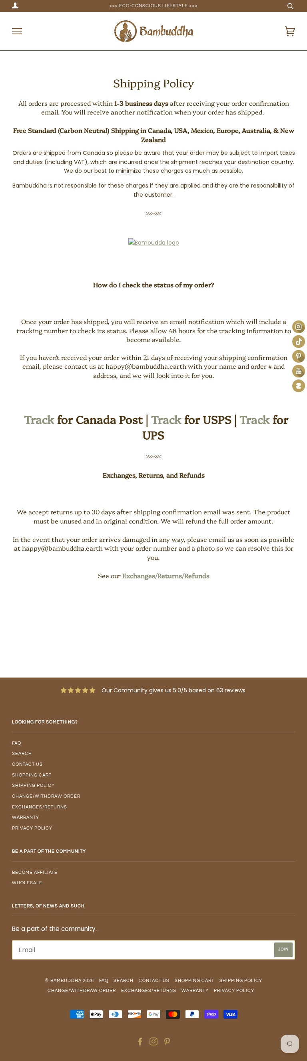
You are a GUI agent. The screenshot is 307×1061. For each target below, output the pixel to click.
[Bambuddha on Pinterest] (167, 1043)
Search (22, 753)
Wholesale (27, 883)
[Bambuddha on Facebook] (140, 1043)
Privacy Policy (32, 828)
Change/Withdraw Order (46, 796)
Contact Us (27, 764)
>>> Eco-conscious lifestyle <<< (153, 6)
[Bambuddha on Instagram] (154, 1043)
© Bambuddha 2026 (69, 980)
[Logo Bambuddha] (153, 243)
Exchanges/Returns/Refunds (165, 575)
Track (39, 419)
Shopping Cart (32, 775)
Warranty (25, 817)
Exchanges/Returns (39, 807)
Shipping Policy (33, 785)
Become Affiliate (35, 872)
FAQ (16, 743)
